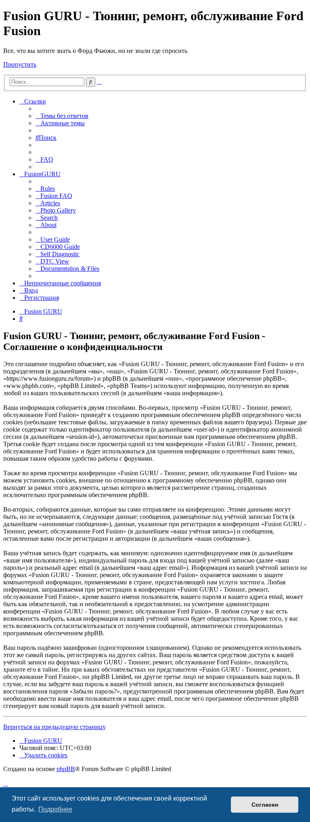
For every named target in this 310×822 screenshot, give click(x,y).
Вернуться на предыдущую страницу (54, 726)
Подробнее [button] (55, 809)
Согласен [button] (264, 804)
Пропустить (19, 64)
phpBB (66, 768)
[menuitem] (62, 115)
